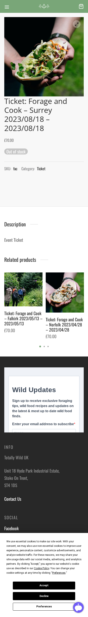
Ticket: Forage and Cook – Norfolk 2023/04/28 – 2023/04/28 (64, 324)
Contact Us (12, 499)
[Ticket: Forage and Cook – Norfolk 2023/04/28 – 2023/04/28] (65, 292)
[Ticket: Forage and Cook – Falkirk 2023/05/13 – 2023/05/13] (23, 289)
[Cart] (81, 6)
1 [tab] (40, 346)
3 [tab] (48, 346)
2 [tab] (44, 346)
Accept (44, 585)
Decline (44, 596)
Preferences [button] (59, 572)
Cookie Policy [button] (41, 568)
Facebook (11, 528)
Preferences (44, 606)
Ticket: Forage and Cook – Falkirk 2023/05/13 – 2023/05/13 (23, 318)
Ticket (41, 168)
